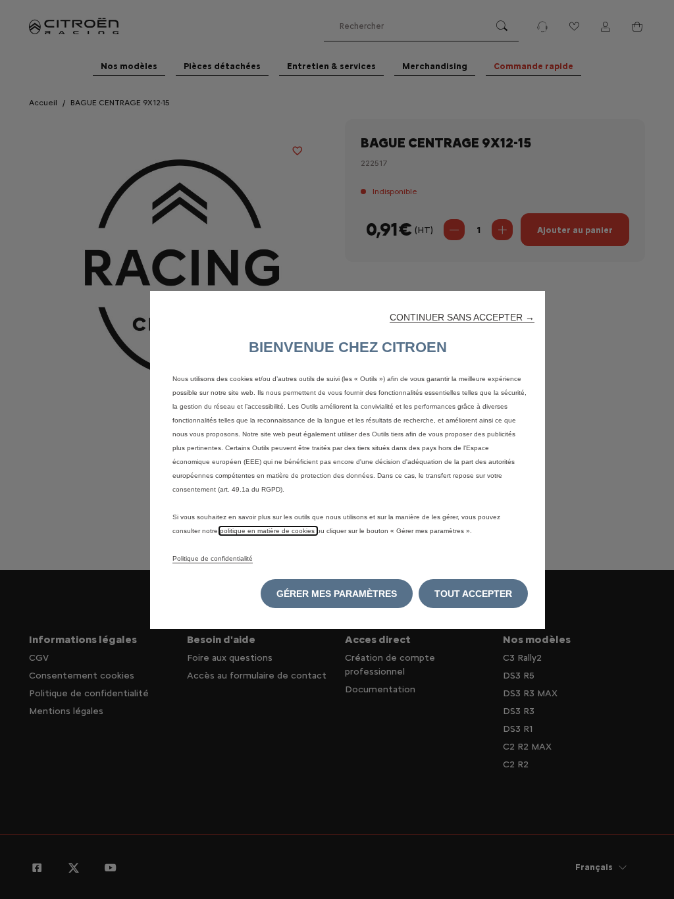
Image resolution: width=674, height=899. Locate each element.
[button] (462, 317)
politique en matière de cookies (268, 530)
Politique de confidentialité (212, 558)
